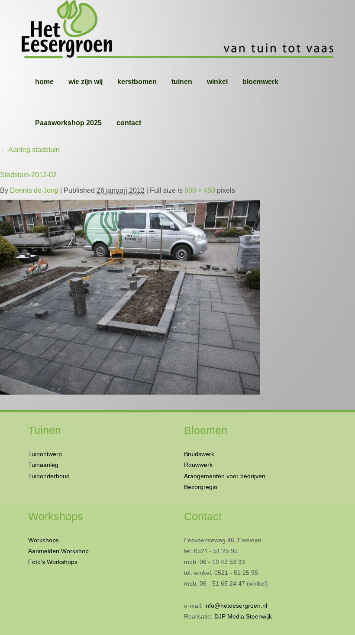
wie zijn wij (85, 81)
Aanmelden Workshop (58, 551)
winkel (217, 81)
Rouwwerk (198, 464)
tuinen (181, 81)
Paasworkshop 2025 (68, 122)
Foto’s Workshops (52, 561)
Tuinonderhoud (49, 476)
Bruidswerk (199, 453)
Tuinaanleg (43, 464)
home (44, 81)
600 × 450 (199, 190)
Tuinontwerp (45, 453)
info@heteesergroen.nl (235, 605)
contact (128, 122)
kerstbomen (137, 81)
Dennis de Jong (34, 190)
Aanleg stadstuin (30, 149)
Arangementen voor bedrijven (224, 476)
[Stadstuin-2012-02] (130, 295)
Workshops (43, 540)
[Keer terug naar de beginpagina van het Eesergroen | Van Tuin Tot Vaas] (177, 30)
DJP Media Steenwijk (243, 616)
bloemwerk (260, 81)
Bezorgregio (200, 486)
